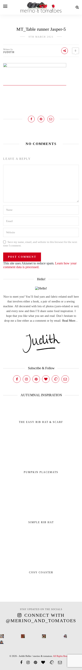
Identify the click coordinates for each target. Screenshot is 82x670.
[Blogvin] (46, 379)
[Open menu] (5, 6)
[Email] (65, 379)
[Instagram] (26, 379)
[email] (60, 662)
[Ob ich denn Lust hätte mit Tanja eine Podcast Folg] (2, 636)
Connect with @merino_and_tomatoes (41, 618)
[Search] (77, 7)
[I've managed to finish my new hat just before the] (65, 636)
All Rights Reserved (62, 656)
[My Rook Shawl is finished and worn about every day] (44, 636)
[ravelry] (51, 662)
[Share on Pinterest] (41, 119)
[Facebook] (17, 379)
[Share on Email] (50, 119)
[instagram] (28, 662)
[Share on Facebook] (31, 119)
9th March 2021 (41, 37)
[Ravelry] (55, 379)
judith (8, 52)
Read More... (70, 320)
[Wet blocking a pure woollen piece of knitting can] (23, 636)
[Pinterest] (36, 379)
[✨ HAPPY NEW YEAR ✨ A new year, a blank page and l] (2, 642)
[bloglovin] (43, 662)
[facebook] (21, 662)
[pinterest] (35, 662)
